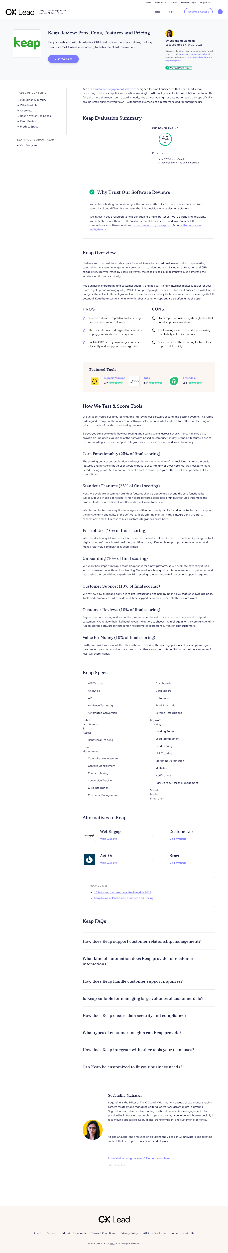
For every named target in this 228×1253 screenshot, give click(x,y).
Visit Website (67, 58)
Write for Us (160, 3)
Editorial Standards (74, 1233)
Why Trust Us (28, 105)
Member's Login (188, 3)
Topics (156, 11)
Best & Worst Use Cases (35, 115)
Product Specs (29, 126)
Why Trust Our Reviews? (180, 68)
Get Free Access (198, 11)
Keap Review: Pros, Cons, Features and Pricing (124, 898)
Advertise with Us (183, 1233)
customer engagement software (115, 89)
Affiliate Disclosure (155, 1233)
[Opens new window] (27, 43)
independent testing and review (192, 54)
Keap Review (28, 121)
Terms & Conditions (103, 1233)
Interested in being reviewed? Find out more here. (139, 1158)
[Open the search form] (220, 12)
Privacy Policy (129, 1233)
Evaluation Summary (33, 99)
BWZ (112, 1243)
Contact (173, 3)
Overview (26, 110)
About (148, 3)
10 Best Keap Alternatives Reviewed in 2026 (122, 892)
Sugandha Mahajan (182, 40)
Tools (171, 11)
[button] (149, 941)
